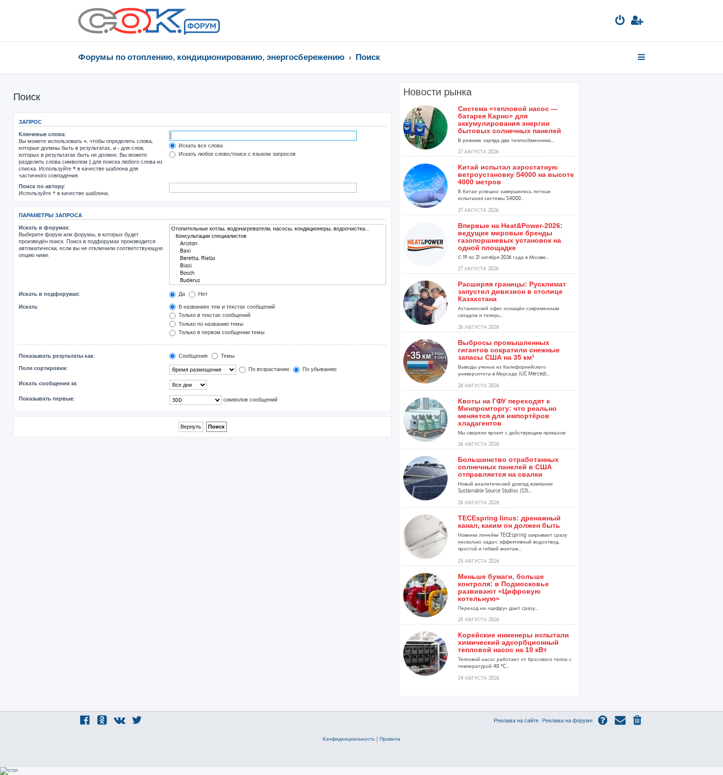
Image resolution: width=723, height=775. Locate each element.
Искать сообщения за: (48, 383)
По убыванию (318, 369)
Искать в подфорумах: (49, 293)
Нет (202, 293)
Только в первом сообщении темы (221, 332)
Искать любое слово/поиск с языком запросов (236, 153)
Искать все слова (200, 145)
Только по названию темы (210, 323)
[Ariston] (277, 243)
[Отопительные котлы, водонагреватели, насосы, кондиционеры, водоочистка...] (277, 228)
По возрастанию (268, 369)
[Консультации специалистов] (277, 236)
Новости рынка (437, 91)
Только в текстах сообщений (213, 315)
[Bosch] (277, 273)
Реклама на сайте (516, 720)
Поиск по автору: (42, 186)
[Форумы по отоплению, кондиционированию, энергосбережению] (201, 27)
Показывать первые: (46, 398)
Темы (227, 355)
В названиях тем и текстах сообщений (226, 306)
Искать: (28, 306)
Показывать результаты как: (56, 355)
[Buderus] (277, 280)
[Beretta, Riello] (277, 258)
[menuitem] (620, 21)
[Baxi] (277, 251)
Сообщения (192, 355)
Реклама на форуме (567, 720)
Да (181, 293)
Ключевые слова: (42, 134)
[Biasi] (277, 265)
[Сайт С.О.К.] (149, 20)
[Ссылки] (642, 57)
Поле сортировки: (43, 368)
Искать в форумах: (44, 227)
